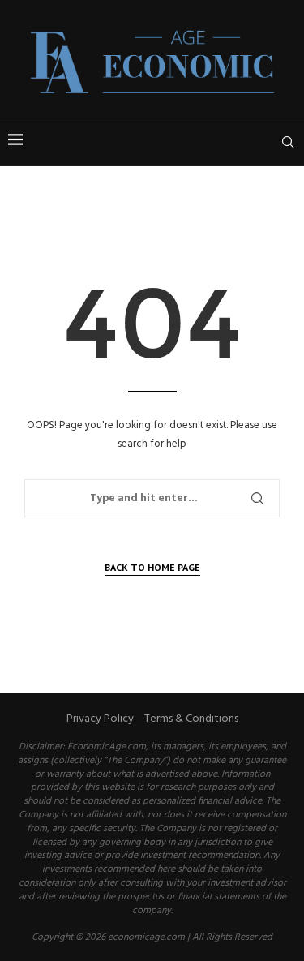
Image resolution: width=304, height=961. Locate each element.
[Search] (288, 141)
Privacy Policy (100, 719)
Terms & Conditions (191, 719)
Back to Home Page (152, 567)
